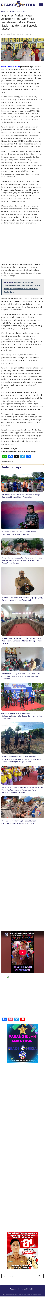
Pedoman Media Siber (26, 1289)
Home (3, 11)
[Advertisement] (22, 243)
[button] (39, 1276)
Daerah (12, 11)
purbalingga (9, 461)
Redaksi (13, 1289)
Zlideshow (21, 11)
